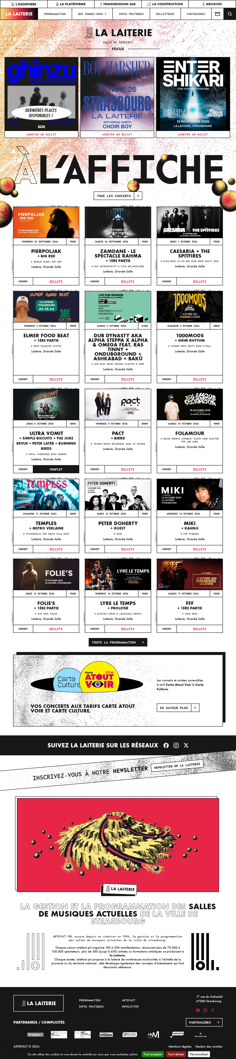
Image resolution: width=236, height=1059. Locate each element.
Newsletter (130, 1006)
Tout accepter (153, 1054)
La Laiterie (19, 14)
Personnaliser (199, 1054)
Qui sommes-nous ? (92, 14)
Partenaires (196, 14)
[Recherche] (230, 14)
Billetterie (165, 14)
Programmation (55, 14)
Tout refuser (176, 1054)
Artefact (128, 1000)
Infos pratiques (131, 14)
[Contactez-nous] (218, 14)
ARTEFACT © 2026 (26, 1046)
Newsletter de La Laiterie (177, 766)
